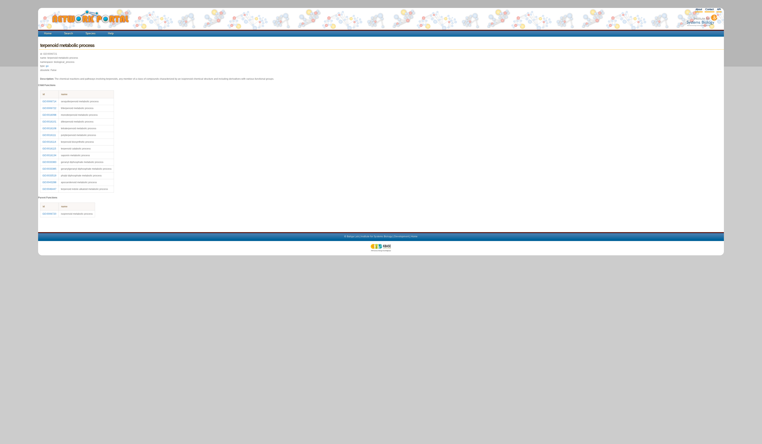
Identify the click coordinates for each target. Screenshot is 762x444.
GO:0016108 (49, 128)
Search (68, 33)
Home (48, 33)
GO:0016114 (49, 142)
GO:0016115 (49, 148)
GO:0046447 (49, 189)
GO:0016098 (49, 115)
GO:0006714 (49, 101)
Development (401, 236)
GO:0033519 (49, 175)
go (47, 66)
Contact (709, 9)
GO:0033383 (49, 162)
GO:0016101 (49, 121)
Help (111, 33)
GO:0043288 (49, 182)
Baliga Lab (353, 236)
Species (90, 33)
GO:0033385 (49, 168)
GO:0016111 (49, 135)
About (699, 9)
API (719, 9)
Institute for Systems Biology (376, 236)
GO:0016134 (49, 155)
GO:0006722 (49, 108)
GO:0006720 (49, 213)
